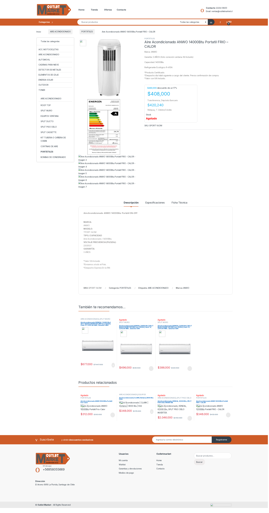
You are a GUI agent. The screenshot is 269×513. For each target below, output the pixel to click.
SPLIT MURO (105, 319)
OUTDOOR (43, 85)
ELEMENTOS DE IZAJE (49, 75)
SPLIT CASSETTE (48, 132)
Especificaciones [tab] (155, 202)
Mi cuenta (123, 460)
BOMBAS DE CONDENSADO (53, 157)
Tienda (94, 10)
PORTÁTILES (87, 31)
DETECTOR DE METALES (50, 70)
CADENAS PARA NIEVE (49, 64)
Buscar (199, 462)
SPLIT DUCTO (47, 121)
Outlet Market (44, 505)
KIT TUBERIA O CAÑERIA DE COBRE (53, 139)
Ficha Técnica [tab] (179, 202)
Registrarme (221, 439)
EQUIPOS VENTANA (50, 116)
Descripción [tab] (131, 202)
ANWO (186, 288)
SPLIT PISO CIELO (184, 398)
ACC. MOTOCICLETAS (49, 49)
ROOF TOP (46, 105)
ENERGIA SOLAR (46, 80)
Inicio (38, 31)
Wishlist (122, 464)
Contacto (121, 10)
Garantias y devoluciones (130, 468)
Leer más (151, 368)
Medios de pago (126, 473)
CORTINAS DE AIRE (49, 146)
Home (81, 10)
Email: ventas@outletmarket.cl (219, 11)
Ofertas (108, 10)
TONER (42, 90)
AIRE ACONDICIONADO (60, 31)
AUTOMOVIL (44, 59)
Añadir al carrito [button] (112, 365)
